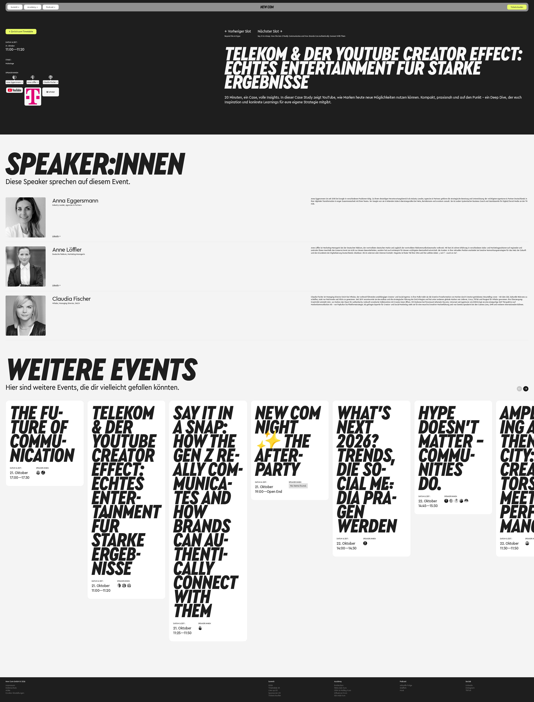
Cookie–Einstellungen (15, 693)
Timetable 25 (274, 688)
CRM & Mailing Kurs (342, 690)
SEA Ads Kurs (339, 695)
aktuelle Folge (406, 685)
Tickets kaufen (274, 695)
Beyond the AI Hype (232, 36)
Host (402, 690)
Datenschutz (11, 688)
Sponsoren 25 (274, 693)
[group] (45, 443)
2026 (270, 685)
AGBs (8, 690)
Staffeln (403, 688)
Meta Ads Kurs (340, 688)
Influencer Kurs (340, 693)
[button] (15, 7)
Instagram (470, 688)
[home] (267, 7)
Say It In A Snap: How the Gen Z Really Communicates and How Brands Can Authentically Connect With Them (301, 36)
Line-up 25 (273, 690)
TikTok (468, 690)
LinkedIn (469, 685)
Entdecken (338, 685)
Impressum (10, 685)
